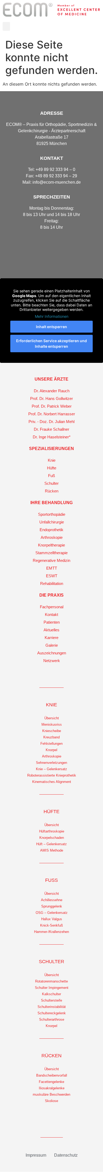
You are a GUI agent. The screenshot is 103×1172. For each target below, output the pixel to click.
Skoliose (51, 1101)
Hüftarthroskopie (51, 831)
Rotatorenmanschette (51, 981)
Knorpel (51, 750)
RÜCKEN (51, 1055)
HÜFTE (51, 811)
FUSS (51, 880)
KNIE (51, 704)
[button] (6, 26)
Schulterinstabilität (52, 1007)
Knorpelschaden (51, 838)
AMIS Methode (51, 850)
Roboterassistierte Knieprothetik (51, 775)
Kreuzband (51, 737)
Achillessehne (51, 900)
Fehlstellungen (51, 744)
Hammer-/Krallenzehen (51, 932)
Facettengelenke (51, 1082)
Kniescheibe (51, 731)
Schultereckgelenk (52, 1013)
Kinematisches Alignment (51, 782)
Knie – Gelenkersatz (51, 769)
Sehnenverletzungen (51, 763)
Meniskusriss (51, 724)
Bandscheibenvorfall (51, 1075)
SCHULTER (51, 961)
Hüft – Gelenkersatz (51, 844)
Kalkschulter (51, 994)
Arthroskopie (51, 756)
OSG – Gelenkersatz (52, 913)
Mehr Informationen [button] (51, 316)
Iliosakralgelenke (51, 1088)
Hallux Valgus (51, 919)
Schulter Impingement (51, 988)
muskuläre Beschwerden (51, 1094)
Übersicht (51, 718)
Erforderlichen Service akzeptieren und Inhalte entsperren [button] (51, 343)
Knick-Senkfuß (51, 925)
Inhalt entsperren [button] (51, 326)
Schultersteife (51, 1000)
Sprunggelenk (51, 906)
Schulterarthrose (51, 1019)
